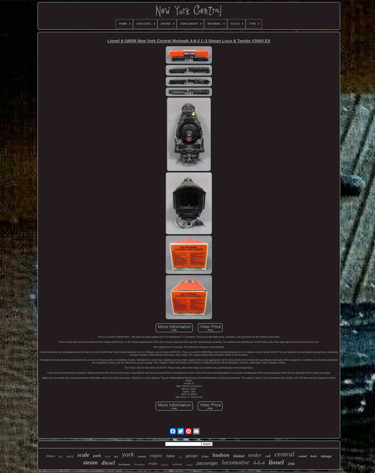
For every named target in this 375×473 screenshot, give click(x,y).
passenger (207, 463)
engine (156, 455)
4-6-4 (259, 463)
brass (50, 456)
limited (238, 456)
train (153, 463)
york (128, 454)
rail (268, 456)
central (284, 454)
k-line (205, 456)
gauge (192, 455)
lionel (276, 462)
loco (170, 456)
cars (107, 456)
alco (116, 456)
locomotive (235, 462)
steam (90, 462)
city (180, 457)
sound (302, 456)
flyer (61, 456)
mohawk (189, 465)
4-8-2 (70, 456)
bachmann (124, 464)
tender (254, 455)
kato (314, 456)
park (97, 455)
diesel (108, 463)
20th (291, 464)
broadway (139, 464)
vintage (326, 456)
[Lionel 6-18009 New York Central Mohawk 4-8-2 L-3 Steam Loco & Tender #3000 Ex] (189, 55)
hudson (220, 455)
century (142, 456)
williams (164, 465)
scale (83, 455)
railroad (177, 464)
